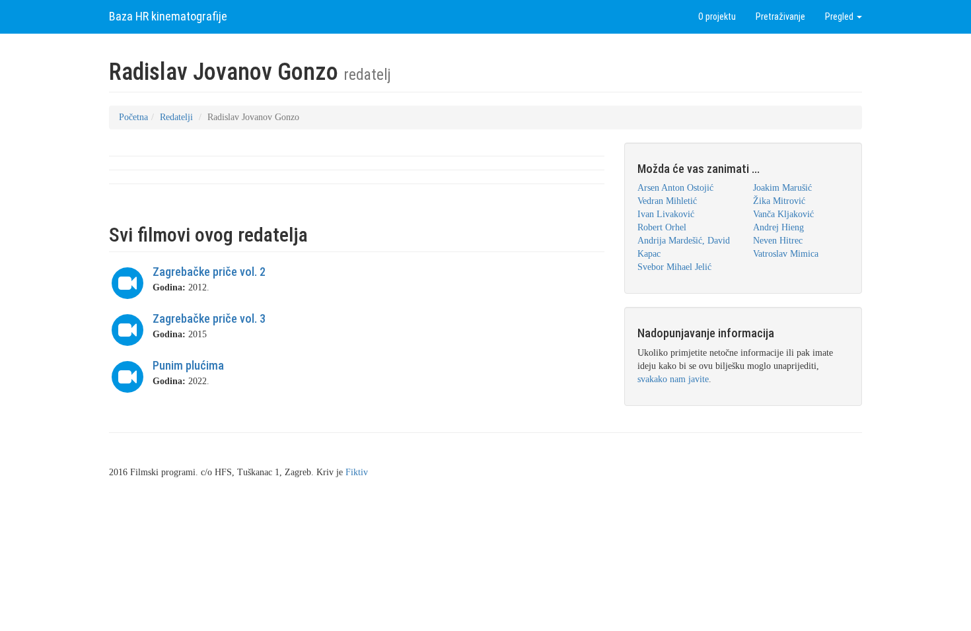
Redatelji (176, 117)
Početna (133, 117)
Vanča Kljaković (783, 214)
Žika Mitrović (779, 201)
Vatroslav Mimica (785, 254)
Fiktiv (356, 472)
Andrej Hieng (778, 227)
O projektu (717, 16)
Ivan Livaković (665, 214)
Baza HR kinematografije (168, 16)
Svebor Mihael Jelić (674, 267)
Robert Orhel (661, 227)
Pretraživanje (780, 16)
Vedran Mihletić (667, 201)
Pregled (840, 16)
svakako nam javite (673, 379)
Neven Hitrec (778, 241)
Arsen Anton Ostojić (675, 188)
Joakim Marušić (782, 188)
